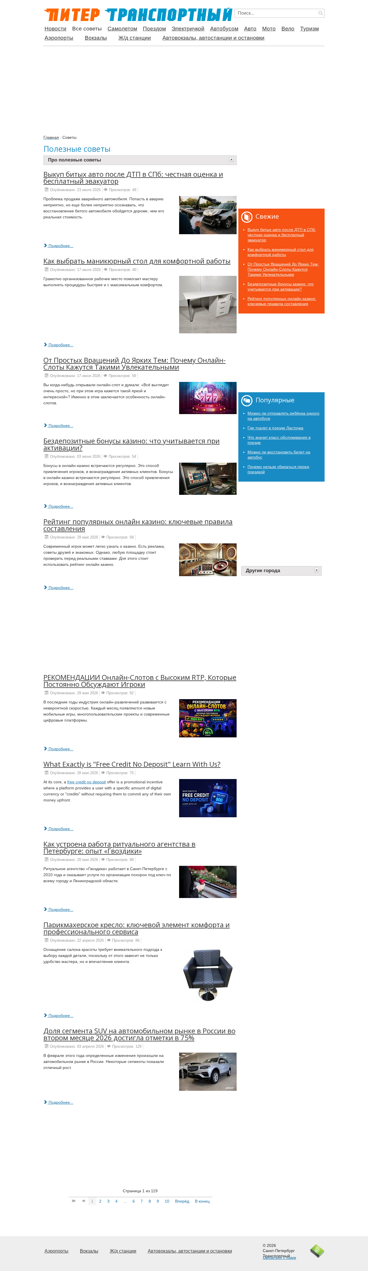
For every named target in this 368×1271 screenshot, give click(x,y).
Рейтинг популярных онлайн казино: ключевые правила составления (138, 525)
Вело (287, 28)
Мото (269, 28)
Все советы (87, 28)
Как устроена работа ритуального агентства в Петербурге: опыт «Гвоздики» (119, 847)
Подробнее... (60, 245)
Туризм (309, 28)
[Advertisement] (184, 87)
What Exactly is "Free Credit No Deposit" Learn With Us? (132, 764)
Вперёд (182, 1201)
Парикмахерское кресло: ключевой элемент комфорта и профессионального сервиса (136, 928)
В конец (202, 1201)
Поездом (154, 28)
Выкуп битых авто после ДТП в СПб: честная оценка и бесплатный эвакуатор (133, 177)
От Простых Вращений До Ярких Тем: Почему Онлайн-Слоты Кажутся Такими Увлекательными (134, 363)
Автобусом (224, 28)
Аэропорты (59, 38)
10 (167, 1201)
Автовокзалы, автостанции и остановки (213, 38)
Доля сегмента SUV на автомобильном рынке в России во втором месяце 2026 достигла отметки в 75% (139, 1034)
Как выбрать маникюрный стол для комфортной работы (137, 261)
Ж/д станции (134, 38)
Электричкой (188, 28)
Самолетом (122, 28)
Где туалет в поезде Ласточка (275, 428)
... (125, 1201)
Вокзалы (96, 38)
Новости (55, 28)
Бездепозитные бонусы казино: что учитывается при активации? (131, 444)
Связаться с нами (279, 1257)
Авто (250, 28)
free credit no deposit (86, 782)
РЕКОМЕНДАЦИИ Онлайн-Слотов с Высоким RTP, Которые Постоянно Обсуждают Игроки (139, 680)
